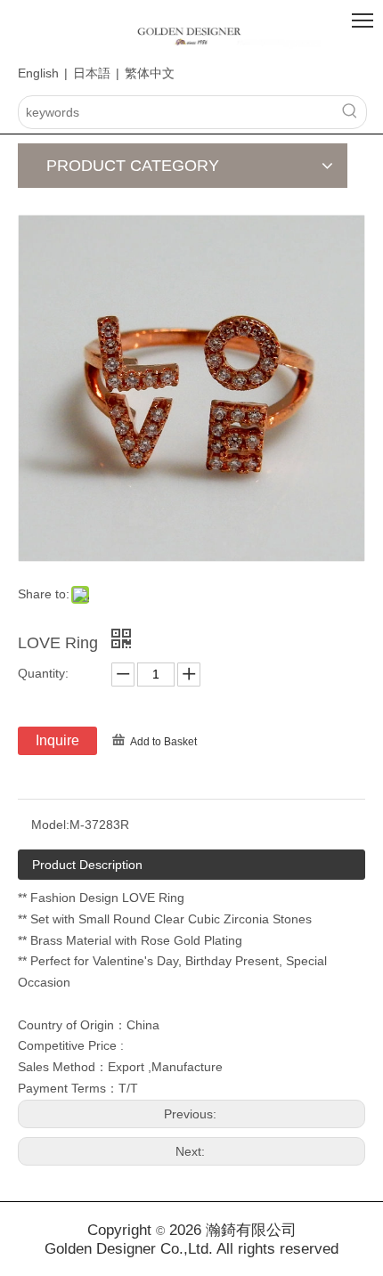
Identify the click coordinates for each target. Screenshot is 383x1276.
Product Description (87, 864)
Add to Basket (163, 742)
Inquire (57, 740)
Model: (50, 824)
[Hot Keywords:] (350, 112)
